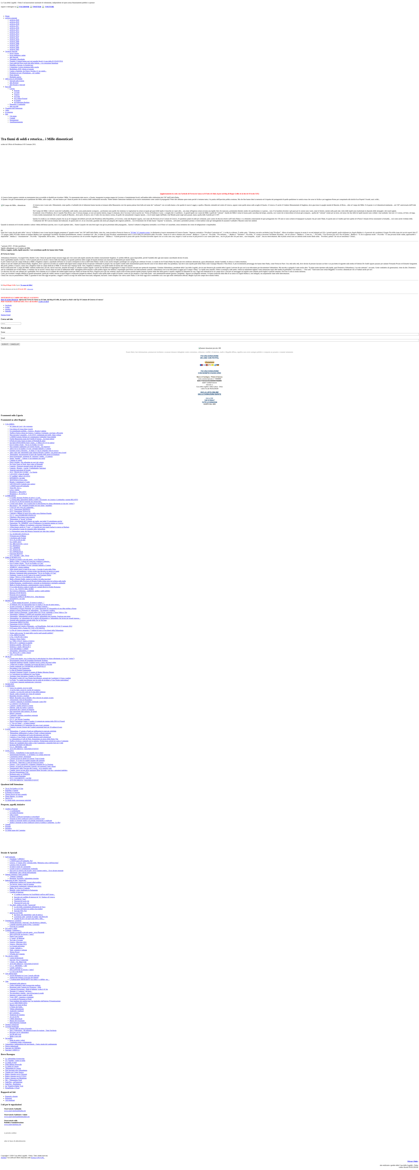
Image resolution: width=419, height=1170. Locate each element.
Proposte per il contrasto (18, 595)
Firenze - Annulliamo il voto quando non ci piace (26, 753)
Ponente (17, 91)
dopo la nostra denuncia (9, 300)
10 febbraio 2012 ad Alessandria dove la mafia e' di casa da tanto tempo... (35, 604)
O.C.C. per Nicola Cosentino (20, 719)
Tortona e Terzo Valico (17, 639)
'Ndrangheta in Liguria (13, 1068)
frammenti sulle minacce (18, 983)
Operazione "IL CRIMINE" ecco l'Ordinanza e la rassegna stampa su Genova (36, 523)
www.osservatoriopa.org (12, 1124)
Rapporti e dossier (11, 1096)
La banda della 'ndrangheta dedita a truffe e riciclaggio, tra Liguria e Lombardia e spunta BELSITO (44, 500)
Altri (6, 981)
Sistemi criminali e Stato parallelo (16, 874)
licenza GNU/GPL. (38, 1158)
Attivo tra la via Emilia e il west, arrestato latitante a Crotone (30, 449)
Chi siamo (13, 116)
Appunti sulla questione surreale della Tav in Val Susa (28, 620)
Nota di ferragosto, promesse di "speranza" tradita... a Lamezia (31, 456)
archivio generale (11, 18)
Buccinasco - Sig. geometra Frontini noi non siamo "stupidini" (31, 505)
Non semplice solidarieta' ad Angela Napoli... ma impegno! (30, 447)
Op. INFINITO (15, 546)
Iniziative (8, 828)
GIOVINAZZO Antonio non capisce (22, 484)
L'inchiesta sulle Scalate (18, 538)
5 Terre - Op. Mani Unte (18, 962)
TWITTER (37, 7)
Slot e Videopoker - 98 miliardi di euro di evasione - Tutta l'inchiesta (33, 1030)
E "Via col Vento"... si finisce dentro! (22, 723)
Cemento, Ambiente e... (13, 930)
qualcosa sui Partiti (16, 913)
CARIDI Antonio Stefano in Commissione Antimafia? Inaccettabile (33, 437)
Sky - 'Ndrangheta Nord (13, 1080)
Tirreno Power (15, 952)
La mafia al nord (11, 1062)
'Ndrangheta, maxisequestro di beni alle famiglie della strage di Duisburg (34, 454)
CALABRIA (9, 424)
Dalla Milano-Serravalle (13, 1064)
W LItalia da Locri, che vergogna (21, 426)
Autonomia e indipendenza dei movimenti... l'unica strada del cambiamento (31, 1044)
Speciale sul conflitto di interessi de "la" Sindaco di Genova (34, 897)
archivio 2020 (14, 20)
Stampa (3, 315)
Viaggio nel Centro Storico (14, 1072)
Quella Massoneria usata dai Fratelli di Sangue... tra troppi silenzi (32, 439)
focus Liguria (14, 53)
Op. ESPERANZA (16, 552)
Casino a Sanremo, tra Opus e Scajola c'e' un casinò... (28, 71)
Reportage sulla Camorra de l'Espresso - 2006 (25, 987)
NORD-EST (9, 684)
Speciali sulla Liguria (17, 81)
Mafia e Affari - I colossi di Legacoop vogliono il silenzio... (30, 561)
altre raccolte (14, 106)
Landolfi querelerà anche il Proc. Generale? (24, 924)
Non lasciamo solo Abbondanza (16, 1070)
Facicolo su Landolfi (17, 926)
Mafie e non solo (15, 1036)
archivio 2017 (14, 26)
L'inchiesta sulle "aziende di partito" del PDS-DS (31, 917)
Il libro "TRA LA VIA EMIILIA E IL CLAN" (26, 577)
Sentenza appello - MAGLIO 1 (20, 645)
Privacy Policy (413, 1161)
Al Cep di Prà (14, 1017)
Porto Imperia (14, 75)
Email (8, 315)
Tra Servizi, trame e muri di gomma (22, 884)
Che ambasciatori (11, 973)
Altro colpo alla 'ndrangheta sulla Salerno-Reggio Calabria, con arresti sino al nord (38, 452)
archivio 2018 (14, 24)
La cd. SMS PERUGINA (18, 1003)
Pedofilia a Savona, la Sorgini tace (21, 65)
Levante (17, 93)
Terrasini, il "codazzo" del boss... (21, 991)
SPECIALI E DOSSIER (13, 79)
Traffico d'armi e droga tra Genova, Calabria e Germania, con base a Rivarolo (36, 433)
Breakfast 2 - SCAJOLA (18, 494)
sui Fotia (17, 96)
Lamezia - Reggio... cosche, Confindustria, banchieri (28, 468)
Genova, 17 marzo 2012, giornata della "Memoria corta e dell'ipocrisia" (34, 863)
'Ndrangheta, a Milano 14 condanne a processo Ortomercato (30, 525)
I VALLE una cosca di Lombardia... (22, 507)
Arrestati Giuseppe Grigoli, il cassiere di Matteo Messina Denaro (32, 672)
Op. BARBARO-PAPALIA (19, 534)
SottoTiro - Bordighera (13, 1084)
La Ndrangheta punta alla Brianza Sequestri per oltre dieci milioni (32, 531)
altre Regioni (14, 83)
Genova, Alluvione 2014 (18, 944)
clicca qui (30, 289)
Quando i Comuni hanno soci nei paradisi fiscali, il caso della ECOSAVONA (36, 61)
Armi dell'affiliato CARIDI (19, 649)
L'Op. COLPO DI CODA (19, 637)
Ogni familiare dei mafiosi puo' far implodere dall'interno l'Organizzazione (35, 1001)
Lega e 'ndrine (14, 490)
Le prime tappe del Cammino (15, 830)
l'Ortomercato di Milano (18, 536)
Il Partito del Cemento (17, 954)
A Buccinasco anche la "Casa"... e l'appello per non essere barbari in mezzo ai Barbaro (39, 527)
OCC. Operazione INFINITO (20, 509)
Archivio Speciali (11, 51)
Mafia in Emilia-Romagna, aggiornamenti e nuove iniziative (30, 585)
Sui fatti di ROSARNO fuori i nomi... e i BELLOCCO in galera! (32, 443)
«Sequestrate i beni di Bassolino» (21, 700)
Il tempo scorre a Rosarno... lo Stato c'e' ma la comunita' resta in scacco (34, 451)
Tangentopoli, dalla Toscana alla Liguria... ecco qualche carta (31, 768)
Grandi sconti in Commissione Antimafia (24, 869)
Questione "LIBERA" (17, 859)
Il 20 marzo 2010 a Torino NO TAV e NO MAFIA (27, 628)
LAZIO (8, 729)
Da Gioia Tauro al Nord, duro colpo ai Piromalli (26, 464)
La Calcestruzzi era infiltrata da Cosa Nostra (25, 674)
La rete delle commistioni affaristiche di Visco (29, 907)
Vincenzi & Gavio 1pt (21, 901)
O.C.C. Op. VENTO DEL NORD (22, 589)
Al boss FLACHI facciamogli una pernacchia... (26, 502)
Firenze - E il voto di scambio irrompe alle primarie (27, 760)
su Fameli (17, 100)
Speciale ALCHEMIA (13, 1048)
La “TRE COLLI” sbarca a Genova (22, 641)
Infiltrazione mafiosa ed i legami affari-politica (25, 882)
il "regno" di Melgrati (17, 938)
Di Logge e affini (11, 928)
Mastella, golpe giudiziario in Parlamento (24, 890)
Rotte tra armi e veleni (17, 1040)
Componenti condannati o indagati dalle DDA (25, 886)
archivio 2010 (14, 40)
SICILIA (8, 656)
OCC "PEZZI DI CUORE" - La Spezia (23, 472)
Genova (16, 94)
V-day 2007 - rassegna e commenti (21, 997)
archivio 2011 (14, 38)
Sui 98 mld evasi (15, 1034)
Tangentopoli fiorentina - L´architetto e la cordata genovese (30, 755)
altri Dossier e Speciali (17, 85)
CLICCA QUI (43, 302)
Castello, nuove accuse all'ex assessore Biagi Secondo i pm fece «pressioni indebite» (39, 770)
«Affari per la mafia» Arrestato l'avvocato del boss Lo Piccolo (31, 664)
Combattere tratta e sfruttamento (21, 1042)
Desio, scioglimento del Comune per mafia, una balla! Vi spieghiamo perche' (36, 521)
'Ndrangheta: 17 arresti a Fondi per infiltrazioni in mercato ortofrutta (33, 731)
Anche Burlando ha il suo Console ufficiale (24, 975)
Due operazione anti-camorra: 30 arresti (23, 711)
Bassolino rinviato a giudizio (19, 696)
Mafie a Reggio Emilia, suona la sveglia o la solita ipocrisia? (30, 579)
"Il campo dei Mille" (26, 285)
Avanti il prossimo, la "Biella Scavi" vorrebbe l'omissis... (29, 606)
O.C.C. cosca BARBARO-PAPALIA (23, 515)
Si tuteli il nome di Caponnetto (20, 867)
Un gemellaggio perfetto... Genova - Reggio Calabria (28, 431)
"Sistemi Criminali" (16, 876)
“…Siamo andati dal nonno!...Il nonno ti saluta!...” (27, 603)
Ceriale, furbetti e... (16, 948)
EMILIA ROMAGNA (13, 557)
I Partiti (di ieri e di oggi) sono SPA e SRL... (29, 919)
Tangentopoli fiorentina (18, 776)
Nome (3, 332)
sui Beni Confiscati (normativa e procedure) (25, 817)
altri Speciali (14, 57)
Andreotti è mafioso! (17, 1011)
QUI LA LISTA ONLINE (209, 392)
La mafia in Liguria (12, 1066)
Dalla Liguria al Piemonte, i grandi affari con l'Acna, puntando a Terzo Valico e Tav (38, 612)
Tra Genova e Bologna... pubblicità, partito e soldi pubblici (30, 591)
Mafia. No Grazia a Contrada (20, 888)
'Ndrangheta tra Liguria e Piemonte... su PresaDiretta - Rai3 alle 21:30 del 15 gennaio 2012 (41, 626)
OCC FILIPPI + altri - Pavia (19, 555)
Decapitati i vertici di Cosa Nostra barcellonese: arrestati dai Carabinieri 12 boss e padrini (40, 678)
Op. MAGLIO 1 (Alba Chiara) (20, 653)
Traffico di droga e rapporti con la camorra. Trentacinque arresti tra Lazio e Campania (39, 741)
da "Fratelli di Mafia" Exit (14, 1086)
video (7, 110)
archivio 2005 (14, 49)
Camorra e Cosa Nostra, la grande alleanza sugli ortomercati (30, 737)
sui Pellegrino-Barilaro (21, 102)
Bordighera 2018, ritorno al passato (22, 69)
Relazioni (8, 1098)
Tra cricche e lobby (11, 956)
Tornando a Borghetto (17, 59)
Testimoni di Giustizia (17, 1015)
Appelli (7, 824)
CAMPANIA (10, 686)
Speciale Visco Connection (19, 960)
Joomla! (3, 1158)
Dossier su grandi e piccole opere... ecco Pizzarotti (27, 559)
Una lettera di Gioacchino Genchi (21, 429)
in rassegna (9, 112)
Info (6, 114)
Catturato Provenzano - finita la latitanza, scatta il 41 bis (29, 989)
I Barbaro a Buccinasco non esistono (22, 517)
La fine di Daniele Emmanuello (20, 670)
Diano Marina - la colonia (14, 796)
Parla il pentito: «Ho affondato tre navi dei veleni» (27, 462)
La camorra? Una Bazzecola (19, 704)
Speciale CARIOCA (12, 1050)
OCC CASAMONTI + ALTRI (20, 778)
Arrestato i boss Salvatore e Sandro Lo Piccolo (26, 676)
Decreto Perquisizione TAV (19, 772)
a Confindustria (15, 811)
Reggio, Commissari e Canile (20, 482)
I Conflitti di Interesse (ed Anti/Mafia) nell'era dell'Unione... (34, 894)
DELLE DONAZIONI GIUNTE (209, 394)
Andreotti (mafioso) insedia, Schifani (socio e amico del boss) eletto (33, 662)
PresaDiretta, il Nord (12, 1088)
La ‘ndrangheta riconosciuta (14, 1058)
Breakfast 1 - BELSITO (18, 492)
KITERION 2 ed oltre (17, 478)
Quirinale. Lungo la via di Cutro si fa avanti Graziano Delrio (30, 575)
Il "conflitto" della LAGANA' (20, 476)
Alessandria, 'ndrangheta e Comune (22, 651)
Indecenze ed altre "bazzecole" (15, 880)
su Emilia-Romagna (16, 813)
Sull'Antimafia (10, 857)
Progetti (8, 826)
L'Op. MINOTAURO (17, 635)
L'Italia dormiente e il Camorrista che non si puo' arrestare (29, 725)
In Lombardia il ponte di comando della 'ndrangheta (27, 529)
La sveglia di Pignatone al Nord (20, 999)
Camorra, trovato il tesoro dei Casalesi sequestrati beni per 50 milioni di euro (36, 727)
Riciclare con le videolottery (19, 1032)
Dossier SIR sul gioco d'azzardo (21, 1028)
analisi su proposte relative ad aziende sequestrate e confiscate (31, 820)
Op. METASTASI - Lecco (19, 544)
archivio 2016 (14, 28)
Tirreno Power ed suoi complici (16, 794)
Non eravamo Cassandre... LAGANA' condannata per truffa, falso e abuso (35, 435)
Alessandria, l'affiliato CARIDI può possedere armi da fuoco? (31, 614)
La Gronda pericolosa (17, 946)
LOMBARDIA (10, 496)
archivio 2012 (14, 36)
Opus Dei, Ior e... (16, 488)
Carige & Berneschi (16, 958)
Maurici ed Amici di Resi (18, 1005)
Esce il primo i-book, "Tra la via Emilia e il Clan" (27, 445)
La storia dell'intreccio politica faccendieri (28, 909)
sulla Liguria (14, 815)
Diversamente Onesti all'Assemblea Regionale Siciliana (29, 660)
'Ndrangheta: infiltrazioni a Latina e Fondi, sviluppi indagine (30, 733)
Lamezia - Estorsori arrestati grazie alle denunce (26, 466)
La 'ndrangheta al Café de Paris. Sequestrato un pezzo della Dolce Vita (34, 739)
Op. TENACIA (15, 550)
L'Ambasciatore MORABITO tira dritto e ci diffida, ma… (30, 979)
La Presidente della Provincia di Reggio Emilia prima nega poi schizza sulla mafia (38, 581)
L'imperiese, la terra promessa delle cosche (24, 67)
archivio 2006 (14, 47)
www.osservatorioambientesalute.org (17, 1117)
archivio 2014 (14, 32)
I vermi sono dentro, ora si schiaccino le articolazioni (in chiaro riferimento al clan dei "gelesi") (42, 503)
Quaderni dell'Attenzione (13, 108)
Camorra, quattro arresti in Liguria (21, 706)
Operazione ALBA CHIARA (20, 624)
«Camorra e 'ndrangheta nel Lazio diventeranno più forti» (29, 735)
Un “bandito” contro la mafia (15, 1060)
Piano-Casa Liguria (16, 936)
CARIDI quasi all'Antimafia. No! (21, 861)
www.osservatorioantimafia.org (15, 1111)
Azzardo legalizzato (12, 1026)
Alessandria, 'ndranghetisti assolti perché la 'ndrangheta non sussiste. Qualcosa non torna (40, 616)
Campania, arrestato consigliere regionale (24, 715)
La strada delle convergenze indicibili (18, 800)
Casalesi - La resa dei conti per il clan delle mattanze (28, 692)
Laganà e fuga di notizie (18, 865)
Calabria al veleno (16, 460)
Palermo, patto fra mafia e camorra (21, 707)
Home (7, 16)
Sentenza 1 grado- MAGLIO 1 (20, 647)
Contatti (12, 118)
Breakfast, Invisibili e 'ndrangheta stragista (24, 878)
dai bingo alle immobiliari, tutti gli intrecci (28, 915)
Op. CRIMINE (15, 548)
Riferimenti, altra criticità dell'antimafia (23, 872)
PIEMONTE (9, 601)
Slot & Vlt (8, 798)
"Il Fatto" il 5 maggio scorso (140, 232)
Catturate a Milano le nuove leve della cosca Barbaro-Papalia (31, 513)
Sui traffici (8, 1038)
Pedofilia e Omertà (11, 790)
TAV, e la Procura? (16, 655)
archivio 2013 (14, 34)
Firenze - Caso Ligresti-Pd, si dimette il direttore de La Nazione (31, 764)
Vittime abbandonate (17, 1009)
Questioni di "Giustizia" (13, 921)
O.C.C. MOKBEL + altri (18, 747)
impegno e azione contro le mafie (21, 995)
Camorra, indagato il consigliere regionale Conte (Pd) (28, 702)
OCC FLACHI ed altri (17, 540)
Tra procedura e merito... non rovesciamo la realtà (27, 993)
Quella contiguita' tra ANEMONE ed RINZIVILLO (28, 666)
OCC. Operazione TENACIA (20, 511)
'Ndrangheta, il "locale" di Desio (21, 519)
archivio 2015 (14, 30)
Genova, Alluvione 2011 (18, 942)
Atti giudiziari (10, 1100)
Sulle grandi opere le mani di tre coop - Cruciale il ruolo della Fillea (33, 569)
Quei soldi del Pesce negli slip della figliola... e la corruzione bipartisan (34, 63)
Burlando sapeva (15, 77)
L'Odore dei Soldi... (16, 1007)
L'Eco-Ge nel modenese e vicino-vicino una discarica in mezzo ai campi (34, 571)
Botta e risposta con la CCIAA (15, 1076)
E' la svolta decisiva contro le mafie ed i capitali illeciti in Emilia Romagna (35, 587)
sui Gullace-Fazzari (20, 98)
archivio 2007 (14, 45)
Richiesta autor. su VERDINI (20, 774)
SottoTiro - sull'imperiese (13, 1082)
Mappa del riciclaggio (17, 1021)
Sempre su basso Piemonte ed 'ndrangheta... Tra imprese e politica (32, 610)
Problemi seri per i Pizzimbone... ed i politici (25, 73)
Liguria (12, 89)
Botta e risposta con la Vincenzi (16, 1074)
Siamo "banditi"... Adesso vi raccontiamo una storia (27, 458)
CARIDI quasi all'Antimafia (19, 486)
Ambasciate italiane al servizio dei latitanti (24, 977)
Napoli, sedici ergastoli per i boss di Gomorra (25, 694)
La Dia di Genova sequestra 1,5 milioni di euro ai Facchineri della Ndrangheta (36, 630)
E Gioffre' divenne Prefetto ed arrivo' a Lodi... (25, 498)
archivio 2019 (14, 22)
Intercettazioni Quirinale (18, 1023)
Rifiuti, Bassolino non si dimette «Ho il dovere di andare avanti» (32, 698)
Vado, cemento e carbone (18, 950)
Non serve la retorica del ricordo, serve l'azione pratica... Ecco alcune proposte (36, 871)
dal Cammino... (15, 1013)
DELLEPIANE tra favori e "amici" (22, 934)
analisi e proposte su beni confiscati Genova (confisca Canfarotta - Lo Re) (35, 822)
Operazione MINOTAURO (19, 622)
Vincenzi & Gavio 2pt (21, 903)
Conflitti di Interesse (16, 892)
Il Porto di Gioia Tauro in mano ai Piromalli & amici (27, 441)
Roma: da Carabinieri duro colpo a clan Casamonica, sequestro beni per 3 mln (36, 743)
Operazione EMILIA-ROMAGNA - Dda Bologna (27, 597)
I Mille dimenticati (16, 1019)
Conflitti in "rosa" (20, 899)
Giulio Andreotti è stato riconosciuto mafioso (25, 985)
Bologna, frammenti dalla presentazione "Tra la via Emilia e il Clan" (33, 573)
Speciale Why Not (20, 911)
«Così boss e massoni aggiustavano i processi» (26, 682)
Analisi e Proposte (11, 809)
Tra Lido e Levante (16, 940)
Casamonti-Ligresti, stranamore (20, 757)
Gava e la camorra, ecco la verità (21, 688)
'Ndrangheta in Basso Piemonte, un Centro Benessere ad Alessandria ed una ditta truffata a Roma (43, 608)
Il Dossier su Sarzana (12, 792)
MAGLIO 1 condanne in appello (21, 643)
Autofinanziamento (16, 122)
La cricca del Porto (16, 972)
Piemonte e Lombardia (17, 104)
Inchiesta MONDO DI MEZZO (21, 745)
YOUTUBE (49, 7)
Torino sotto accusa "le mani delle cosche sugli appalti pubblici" (31, 633)
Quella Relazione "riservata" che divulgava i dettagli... (28, 922)
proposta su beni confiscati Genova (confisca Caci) (27, 819)
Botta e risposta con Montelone (16, 1078)
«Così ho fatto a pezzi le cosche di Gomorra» (25, 690)
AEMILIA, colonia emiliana (19, 567)
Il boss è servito (15, 717)
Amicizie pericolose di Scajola (20, 470)
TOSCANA (9, 751)
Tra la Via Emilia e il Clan (14, 788)
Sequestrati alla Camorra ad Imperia (22, 709)
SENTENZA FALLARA (18, 480)
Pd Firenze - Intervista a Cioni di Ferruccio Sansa (26, 762)
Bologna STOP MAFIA (18, 593)
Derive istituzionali (11, 1046)
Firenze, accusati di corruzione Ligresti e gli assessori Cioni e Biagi (33, 766)
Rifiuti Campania (15, 713)
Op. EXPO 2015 (15, 542)
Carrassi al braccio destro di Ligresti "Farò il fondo (27, 758)
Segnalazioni (14, 120)
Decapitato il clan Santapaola (20, 668)
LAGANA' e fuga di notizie (19, 474)
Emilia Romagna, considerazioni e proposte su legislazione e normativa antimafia (37, 583)
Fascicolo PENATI (16, 553)
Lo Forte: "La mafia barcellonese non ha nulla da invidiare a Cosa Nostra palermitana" (39, 680)
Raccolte (8, 87)
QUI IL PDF (209, 398)
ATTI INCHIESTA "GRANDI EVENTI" (24, 749)
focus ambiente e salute (18, 55)
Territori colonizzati (12, 1024)
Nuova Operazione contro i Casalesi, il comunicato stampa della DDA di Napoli (37, 721)
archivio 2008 (14, 43)
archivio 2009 (14, 42)
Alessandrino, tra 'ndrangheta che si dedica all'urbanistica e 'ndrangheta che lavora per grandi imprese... (45, 618)
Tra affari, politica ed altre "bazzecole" (23, 905)
